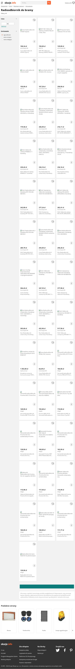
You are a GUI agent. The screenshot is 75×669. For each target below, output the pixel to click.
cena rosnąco (7, 37)
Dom (10, 6)
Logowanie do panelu (25, 653)
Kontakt (3, 653)
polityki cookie (58, 666)
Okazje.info (4, 6)
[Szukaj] (35, 2)
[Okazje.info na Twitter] (58, 650)
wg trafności (7, 35)
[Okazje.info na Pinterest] (71, 650)
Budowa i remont (19, 6)
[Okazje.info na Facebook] (65, 650)
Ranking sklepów (6, 659)
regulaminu (48, 666)
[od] (4, 24)
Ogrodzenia (29, 6)
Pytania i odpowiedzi (25, 662)
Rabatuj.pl (40, 653)
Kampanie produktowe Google (28, 659)
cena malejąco (8, 39)
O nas (2, 650)
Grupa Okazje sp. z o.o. (15, 666)
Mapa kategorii (42, 650)
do (8, 24)
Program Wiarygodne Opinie (9, 656)
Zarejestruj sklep (24, 650)
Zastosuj (3, 26)
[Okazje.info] (11, 3)
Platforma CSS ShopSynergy (27, 656)
